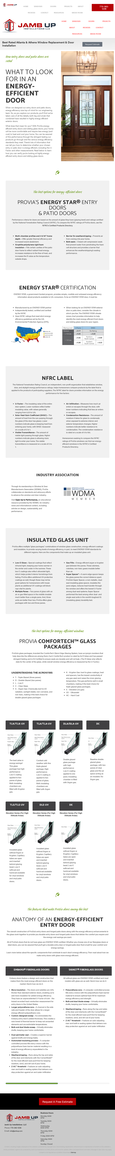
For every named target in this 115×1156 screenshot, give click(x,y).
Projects (68, 6)
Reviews (31, 12)
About (80, 6)
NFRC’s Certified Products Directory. (57, 225)
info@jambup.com (16, 1131)
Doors (53, 6)
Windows (38, 6)
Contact (44, 12)
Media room (77, 12)
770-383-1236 (15, 1127)
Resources (59, 12)
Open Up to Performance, (26, 499)
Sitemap (73, 1152)
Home (25, 6)
